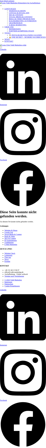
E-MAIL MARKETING (17, 25)
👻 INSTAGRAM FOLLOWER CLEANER (25, 35)
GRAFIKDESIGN (15, 23)
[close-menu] (1, 47)
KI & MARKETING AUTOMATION (23, 21)
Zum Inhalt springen (7, 1)
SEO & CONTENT (16, 15)
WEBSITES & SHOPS (17, 11)
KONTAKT (8, 41)
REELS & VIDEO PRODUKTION (22, 19)
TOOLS (7, 33)
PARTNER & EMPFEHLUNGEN (21, 31)
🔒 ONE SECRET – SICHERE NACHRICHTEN (27, 37)
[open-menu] (1, 5)
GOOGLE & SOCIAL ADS (19, 13)
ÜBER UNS (9, 27)
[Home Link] (13, 45)
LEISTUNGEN (10, 9)
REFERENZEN (15, 29)
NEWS (7, 39)
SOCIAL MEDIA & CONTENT (20, 17)
